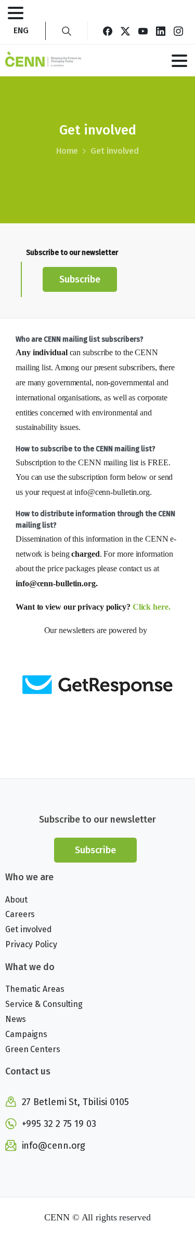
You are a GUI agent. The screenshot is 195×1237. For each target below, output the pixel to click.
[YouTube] (143, 31)
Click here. (153, 606)
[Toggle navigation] (15, 13)
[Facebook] (107, 31)
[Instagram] (178, 31)
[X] (125, 31)
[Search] (66, 31)
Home (67, 151)
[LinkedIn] (160, 31)
